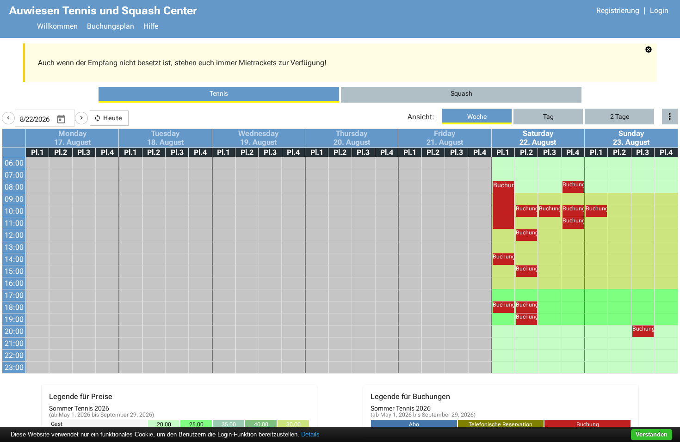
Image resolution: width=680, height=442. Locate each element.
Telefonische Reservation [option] (500, 424)
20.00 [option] (164, 424)
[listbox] (228, 424)
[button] (8, 118)
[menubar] (351, 27)
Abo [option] (414, 424)
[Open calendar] (61, 120)
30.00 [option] (293, 424)
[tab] (219, 95)
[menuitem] (57, 27)
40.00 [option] (261, 424)
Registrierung (617, 10)
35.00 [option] (229, 424)
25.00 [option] (196, 424)
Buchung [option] (587, 424)
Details (310, 434)
